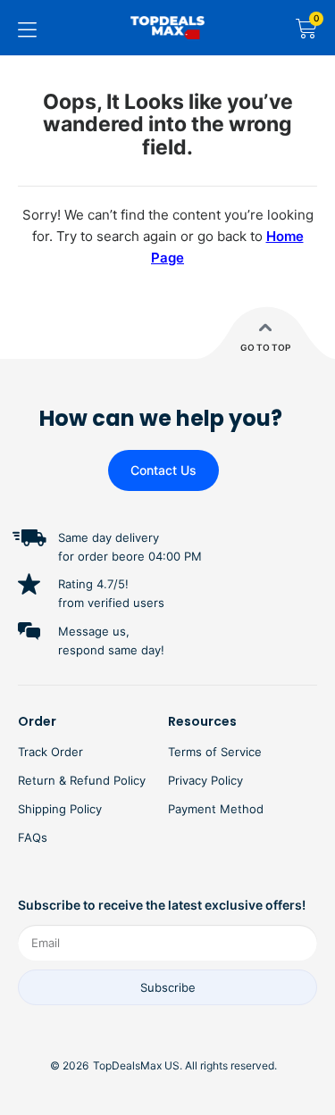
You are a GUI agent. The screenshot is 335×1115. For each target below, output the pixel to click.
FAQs (32, 837)
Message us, (94, 631)
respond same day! (111, 650)
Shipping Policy (60, 809)
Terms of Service (215, 752)
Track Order (50, 752)
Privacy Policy (205, 780)
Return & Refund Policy (82, 780)
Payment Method (216, 809)
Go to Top (265, 347)
